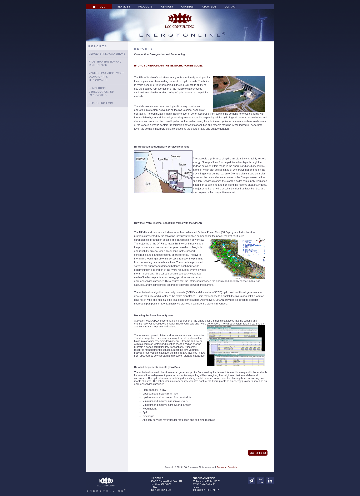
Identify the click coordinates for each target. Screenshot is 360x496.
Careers (187, 6)
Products (145, 6)
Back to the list (258, 452)
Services (123, 6)
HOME (101, 6)
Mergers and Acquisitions (107, 53)
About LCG (209, 6)
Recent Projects (101, 103)
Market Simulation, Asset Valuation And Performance (106, 77)
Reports (167, 6)
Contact (230, 6)
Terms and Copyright (227, 467)
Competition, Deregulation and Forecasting (101, 92)
